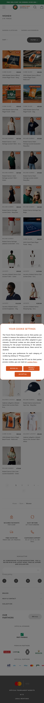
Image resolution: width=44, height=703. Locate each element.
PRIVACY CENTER (31, 368)
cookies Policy (32, 362)
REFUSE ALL (14, 368)
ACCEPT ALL (23, 374)
